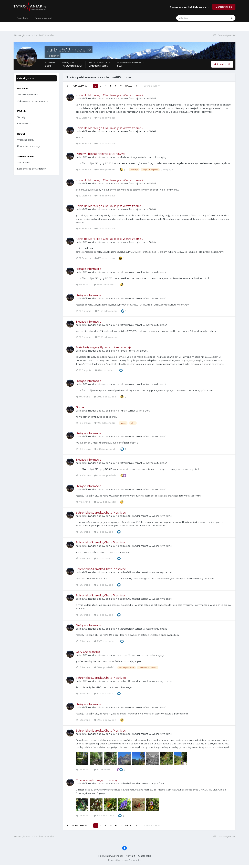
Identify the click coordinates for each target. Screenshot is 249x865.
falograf (124, 350)
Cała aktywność (43, 18)
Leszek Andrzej (129, 98)
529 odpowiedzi (105, 815)
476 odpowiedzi (106, 117)
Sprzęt (144, 350)
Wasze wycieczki (162, 516)
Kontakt (130, 855)
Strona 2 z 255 (151, 86)
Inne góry (161, 157)
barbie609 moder (86, 98)
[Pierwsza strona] (67, 86)
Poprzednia (79, 86)
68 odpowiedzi (104, 667)
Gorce (80, 407)
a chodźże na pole (130, 655)
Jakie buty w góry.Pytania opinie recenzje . (104, 347)
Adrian (123, 410)
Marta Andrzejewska (132, 157)
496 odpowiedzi (106, 422)
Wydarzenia (23, 162)
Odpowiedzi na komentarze (32, 101)
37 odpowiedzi (104, 531)
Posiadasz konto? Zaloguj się (189, 7)
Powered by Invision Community (124, 860)
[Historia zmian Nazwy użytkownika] (89, 49)
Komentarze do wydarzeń (31, 168)
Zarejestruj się (224, 6)
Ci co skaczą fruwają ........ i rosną (96, 780)
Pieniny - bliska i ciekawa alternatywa (100, 153)
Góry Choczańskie (88, 651)
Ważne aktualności (157, 272)
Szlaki (152, 98)
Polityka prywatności (110, 855)
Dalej (128, 86)
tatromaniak (127, 272)
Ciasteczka (144, 855)
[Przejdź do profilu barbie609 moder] (70, 97)
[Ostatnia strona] (136, 86)
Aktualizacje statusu (213, 18)
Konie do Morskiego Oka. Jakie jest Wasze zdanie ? (109, 95)
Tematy (21, 117)
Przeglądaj (22, 18)
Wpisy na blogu (25, 139)
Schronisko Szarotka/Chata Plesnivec (101, 512)
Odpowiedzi (24, 123)
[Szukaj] (231, 18)
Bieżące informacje (88, 268)
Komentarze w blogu (28, 146)
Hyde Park (158, 783)
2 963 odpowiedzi (106, 284)
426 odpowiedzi (106, 370)
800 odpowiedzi (106, 169)
